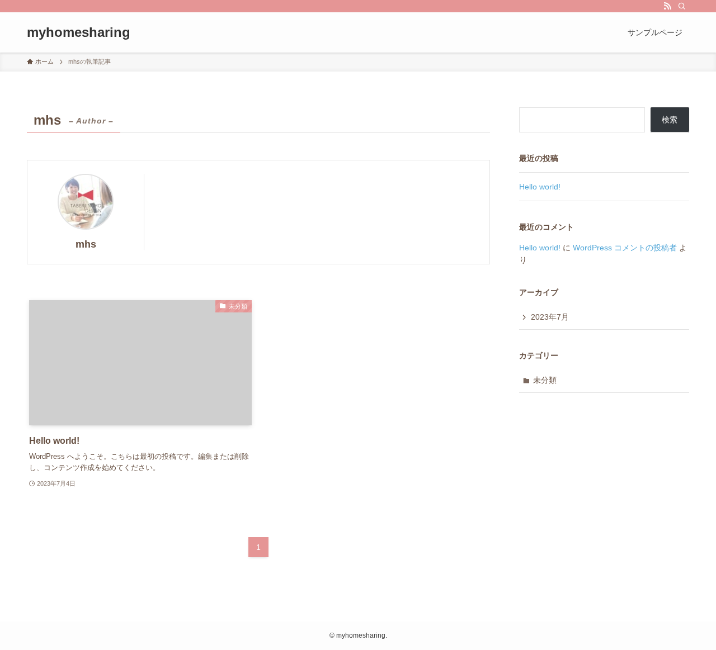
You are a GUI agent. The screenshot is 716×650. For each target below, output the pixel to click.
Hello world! (539, 186)
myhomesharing (78, 32)
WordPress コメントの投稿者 (625, 247)
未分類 (545, 380)
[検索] (682, 6)
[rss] (667, 6)
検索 (669, 119)
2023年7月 (550, 316)
